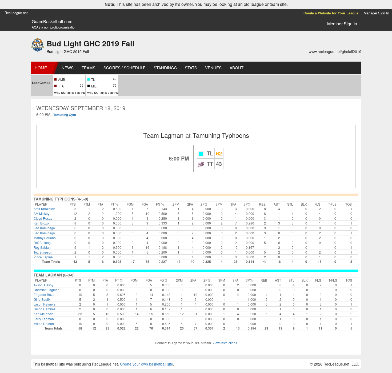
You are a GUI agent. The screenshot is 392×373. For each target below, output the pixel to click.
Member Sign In (342, 24)
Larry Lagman (44, 318)
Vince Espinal (44, 257)
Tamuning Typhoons (221, 135)
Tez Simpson (43, 252)
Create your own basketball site (146, 364)
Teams (88, 67)
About (236, 67)
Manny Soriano (45, 237)
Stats (191, 67)
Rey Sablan (42, 247)
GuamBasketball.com (52, 22)
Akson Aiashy (43, 285)
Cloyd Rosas (43, 218)
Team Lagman (163, 135)
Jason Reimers (44, 304)
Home (41, 67)
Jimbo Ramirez (44, 309)
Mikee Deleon (44, 323)
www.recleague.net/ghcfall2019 (335, 51)
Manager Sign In (376, 12)
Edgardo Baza (44, 294)
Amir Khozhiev (44, 208)
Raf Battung (42, 242)
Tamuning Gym (64, 114)
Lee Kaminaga (44, 228)
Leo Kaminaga (44, 233)
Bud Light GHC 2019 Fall (90, 43)
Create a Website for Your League (330, 12)
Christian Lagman (46, 289)
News (68, 67)
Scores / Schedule (124, 67)
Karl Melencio (44, 313)
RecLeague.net (16, 12)
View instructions (225, 342)
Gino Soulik (42, 299)
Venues (213, 67)
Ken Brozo (41, 223)
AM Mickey (41, 213)
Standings (165, 67)
